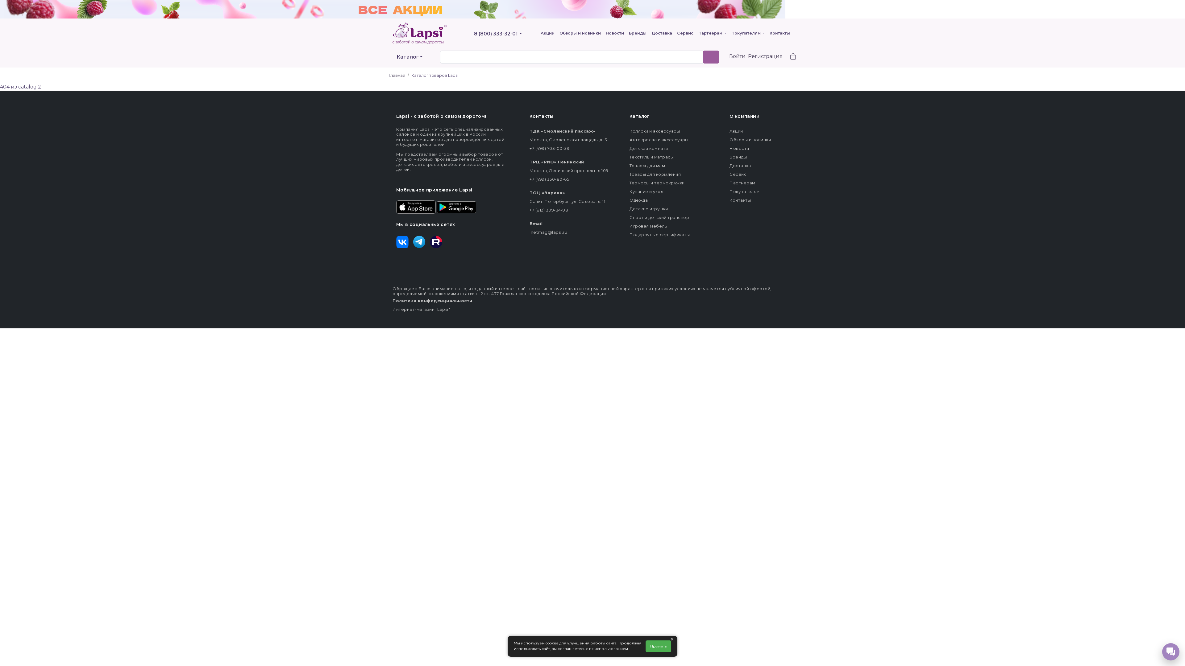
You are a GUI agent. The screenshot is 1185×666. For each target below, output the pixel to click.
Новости (615, 33)
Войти (737, 56)
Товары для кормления (655, 174)
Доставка (661, 33)
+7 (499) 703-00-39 (549, 148)
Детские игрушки (649, 208)
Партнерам (711, 33)
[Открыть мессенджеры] (1170, 651)
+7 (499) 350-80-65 (549, 179)
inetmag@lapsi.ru (548, 232)
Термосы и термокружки (657, 182)
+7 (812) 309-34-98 (549, 210)
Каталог (408, 57)
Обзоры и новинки (580, 33)
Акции (548, 33)
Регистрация (765, 56)
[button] (789, 57)
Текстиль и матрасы (652, 156)
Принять (658, 646)
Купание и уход (646, 191)
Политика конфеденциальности (432, 300)
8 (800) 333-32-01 (496, 34)
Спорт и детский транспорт (661, 217)
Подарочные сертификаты (660, 234)
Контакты (780, 33)
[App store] (416, 206)
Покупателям (746, 33)
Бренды (638, 33)
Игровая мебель (648, 226)
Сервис (685, 33)
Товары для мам (647, 165)
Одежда (639, 200)
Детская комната (649, 148)
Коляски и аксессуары (655, 131)
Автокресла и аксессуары (659, 139)
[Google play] (456, 206)
